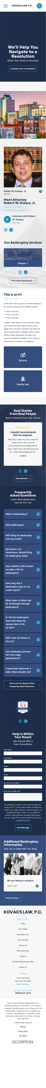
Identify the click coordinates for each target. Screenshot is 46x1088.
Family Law (23, 945)
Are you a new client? (11, 783)
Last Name (8, 758)
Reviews (23, 956)
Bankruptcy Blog (23, 951)
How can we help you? (12, 791)
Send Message (23, 828)
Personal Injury (22, 940)
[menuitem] (23, 1026)
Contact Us (23, 967)
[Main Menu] (6, 6)
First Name (8, 750)
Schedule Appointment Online (23, 962)
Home (23, 924)
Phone (6, 766)
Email (6, 775)
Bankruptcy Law (23, 934)
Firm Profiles (23, 929)
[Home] (22, 6)
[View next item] (11, 230)
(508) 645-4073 (23, 993)
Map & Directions (23, 984)
